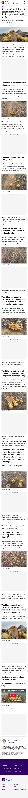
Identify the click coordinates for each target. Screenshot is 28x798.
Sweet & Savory (6, 768)
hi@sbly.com (11, 742)
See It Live (17, 762)
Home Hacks (17, 771)
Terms (3, 786)
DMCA (15, 786)
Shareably (5, 762)
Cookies (16, 784)
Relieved (4, 765)
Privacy (4, 789)
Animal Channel (6, 771)
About (3, 784)
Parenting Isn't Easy (20, 765)
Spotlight (17, 768)
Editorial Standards (15, 711)
